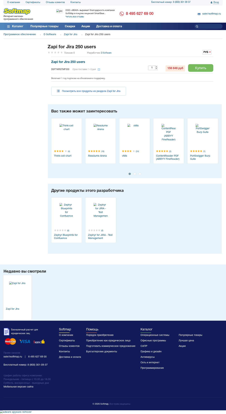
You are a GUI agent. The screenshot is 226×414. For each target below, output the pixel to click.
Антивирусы (148, 357)
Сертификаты (33, 2)
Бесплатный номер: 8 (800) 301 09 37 (171, 2)
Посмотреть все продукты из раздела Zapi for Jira (91, 91)
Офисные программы (153, 341)
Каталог (17, 26)
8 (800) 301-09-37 (38, 365)
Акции (85, 26)
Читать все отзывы (75, 17)
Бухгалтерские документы (101, 352)
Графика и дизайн (151, 352)
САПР (144, 346)
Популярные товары (44, 26)
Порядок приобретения (100, 335)
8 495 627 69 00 (139, 14)
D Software (106, 53)
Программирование (152, 368)
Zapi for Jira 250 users (68, 62)
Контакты (75, 2)
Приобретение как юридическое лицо (108, 341)
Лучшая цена (186, 341)
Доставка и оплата (109, 26)
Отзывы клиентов (55, 2)
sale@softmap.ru (211, 14)
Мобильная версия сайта (18, 387)
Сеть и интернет (150, 362)
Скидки (70, 26)
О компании (13, 2)
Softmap (65, 329)
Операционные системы (155, 335)
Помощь (92, 329)
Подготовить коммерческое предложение (110, 346)
